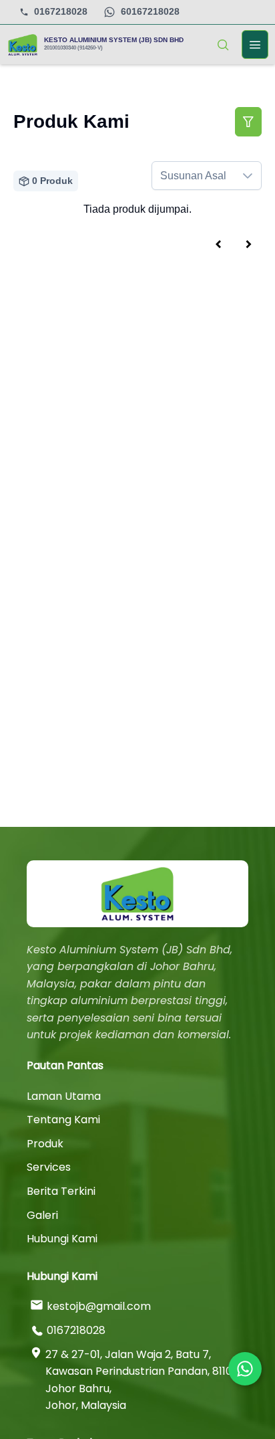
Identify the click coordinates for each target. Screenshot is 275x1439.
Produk (45, 1143)
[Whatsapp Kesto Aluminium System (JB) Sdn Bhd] (245, 1368)
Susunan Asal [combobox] (193, 175)
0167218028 (60, 11)
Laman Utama (64, 1096)
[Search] (223, 44)
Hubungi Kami (62, 1238)
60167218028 (150, 11)
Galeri (42, 1215)
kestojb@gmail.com (99, 1306)
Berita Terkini (61, 1191)
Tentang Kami (63, 1119)
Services (49, 1167)
